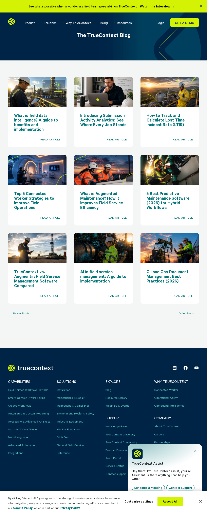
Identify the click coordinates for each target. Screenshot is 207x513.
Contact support (116, 474)
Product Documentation (121, 450)
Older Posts (189, 313)
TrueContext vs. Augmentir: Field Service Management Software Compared (37, 278)
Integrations (15, 453)
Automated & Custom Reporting (28, 413)
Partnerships (162, 442)
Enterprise (63, 453)
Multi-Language (18, 437)
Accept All (170, 501)
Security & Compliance (22, 429)
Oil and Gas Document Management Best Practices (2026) (167, 276)
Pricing (103, 23)
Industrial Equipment (70, 421)
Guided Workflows (19, 405)
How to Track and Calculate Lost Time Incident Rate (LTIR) (166, 120)
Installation (63, 390)
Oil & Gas (63, 437)
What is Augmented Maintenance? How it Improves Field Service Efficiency (101, 200)
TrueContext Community (121, 442)
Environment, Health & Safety (75, 413)
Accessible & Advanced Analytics (29, 421)
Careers (159, 434)
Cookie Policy (23, 508)
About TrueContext (166, 426)
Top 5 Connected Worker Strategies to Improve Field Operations (34, 200)
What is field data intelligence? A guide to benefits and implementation (36, 122)
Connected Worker (166, 390)
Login (160, 23)
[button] (201, 6)
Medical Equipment (69, 429)
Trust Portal (113, 458)
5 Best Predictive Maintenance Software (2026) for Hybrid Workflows (168, 200)
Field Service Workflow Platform (28, 390)
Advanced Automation (22, 445)
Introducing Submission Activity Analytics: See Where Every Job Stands (103, 120)
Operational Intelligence (169, 405)
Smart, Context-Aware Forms (26, 398)
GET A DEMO (184, 23)
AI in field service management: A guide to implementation (103, 276)
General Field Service (70, 445)
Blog (108, 390)
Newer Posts (18, 313)
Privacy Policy (70, 508)
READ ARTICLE (53, 142)
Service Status (115, 466)
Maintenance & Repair (70, 398)
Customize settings (139, 501)
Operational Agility (166, 398)
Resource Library (116, 398)
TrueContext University (120, 434)
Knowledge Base (116, 426)
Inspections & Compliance (73, 405)
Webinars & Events (117, 405)
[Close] (200, 501)
